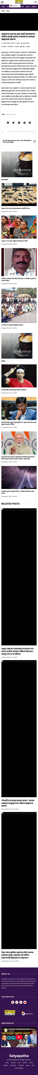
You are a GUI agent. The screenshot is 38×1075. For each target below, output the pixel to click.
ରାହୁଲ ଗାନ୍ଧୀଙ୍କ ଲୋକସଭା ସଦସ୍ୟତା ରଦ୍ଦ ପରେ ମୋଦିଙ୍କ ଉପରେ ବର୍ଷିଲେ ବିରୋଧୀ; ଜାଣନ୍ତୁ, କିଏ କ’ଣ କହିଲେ (17, 651)
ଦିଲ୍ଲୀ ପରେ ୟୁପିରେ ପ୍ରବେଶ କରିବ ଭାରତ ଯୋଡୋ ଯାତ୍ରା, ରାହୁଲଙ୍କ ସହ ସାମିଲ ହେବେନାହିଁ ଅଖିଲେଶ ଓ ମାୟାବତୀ (17, 955)
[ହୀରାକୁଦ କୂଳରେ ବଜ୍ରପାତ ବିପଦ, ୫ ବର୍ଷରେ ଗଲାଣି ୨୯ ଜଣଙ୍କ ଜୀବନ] (19, 477)
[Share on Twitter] (13, 122)
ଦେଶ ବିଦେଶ (10, 46)
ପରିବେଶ (33, 6)
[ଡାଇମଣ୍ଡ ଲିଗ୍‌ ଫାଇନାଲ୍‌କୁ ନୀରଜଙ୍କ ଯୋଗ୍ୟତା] (19, 375)
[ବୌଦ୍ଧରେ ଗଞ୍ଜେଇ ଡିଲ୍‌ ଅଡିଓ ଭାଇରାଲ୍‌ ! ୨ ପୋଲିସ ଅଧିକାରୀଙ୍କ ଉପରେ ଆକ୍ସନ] (19, 262)
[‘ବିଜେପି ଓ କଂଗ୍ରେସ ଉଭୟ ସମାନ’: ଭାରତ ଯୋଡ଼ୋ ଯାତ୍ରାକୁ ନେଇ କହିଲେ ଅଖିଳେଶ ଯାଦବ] (19, 728)
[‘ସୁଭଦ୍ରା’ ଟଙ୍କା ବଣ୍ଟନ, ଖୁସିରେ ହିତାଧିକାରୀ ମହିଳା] (19, 227)
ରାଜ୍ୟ (19, 1062)
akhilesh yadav (11, 114)
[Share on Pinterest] (24, 122)
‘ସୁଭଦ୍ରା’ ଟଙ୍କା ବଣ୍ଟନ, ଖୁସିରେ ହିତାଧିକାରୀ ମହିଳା (14, 241)
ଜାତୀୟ (28, 6)
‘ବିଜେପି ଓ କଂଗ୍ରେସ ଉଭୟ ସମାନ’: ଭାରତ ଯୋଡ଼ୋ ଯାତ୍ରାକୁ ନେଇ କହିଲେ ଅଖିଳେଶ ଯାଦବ (17, 803)
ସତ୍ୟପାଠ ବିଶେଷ (19, 1068)
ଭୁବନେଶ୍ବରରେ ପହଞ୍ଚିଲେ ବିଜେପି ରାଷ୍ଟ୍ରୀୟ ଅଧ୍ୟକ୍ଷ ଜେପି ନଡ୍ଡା (21, 132)
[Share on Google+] (19, 122)
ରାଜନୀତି (21, 6)
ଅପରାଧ (28, 1065)
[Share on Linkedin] (30, 122)
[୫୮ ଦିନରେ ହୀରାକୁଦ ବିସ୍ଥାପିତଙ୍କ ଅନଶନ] (19, 305)
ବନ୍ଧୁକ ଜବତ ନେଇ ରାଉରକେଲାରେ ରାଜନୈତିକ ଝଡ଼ (15, 208)
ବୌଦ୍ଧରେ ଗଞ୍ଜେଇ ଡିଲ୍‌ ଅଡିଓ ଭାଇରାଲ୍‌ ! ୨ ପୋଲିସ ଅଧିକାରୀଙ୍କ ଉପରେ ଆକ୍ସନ (18, 279)
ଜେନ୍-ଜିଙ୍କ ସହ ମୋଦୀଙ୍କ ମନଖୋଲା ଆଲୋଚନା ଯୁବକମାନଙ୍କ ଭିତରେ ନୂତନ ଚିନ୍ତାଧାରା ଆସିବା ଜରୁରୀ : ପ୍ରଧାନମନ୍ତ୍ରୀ (18, 458)
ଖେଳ (33, 1065)
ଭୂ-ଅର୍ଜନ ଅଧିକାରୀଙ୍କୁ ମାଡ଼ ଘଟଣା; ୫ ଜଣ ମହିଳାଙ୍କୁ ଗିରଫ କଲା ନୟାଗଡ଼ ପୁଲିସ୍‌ (17, 141)
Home (3, 6)
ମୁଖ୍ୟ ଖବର (22, 46)
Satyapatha (26, 43)
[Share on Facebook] (8, 122)
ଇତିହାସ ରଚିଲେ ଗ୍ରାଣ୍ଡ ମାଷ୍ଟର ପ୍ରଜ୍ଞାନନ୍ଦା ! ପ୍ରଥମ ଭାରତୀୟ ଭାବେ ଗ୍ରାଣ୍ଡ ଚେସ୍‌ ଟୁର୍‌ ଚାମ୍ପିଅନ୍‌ (19, 423)
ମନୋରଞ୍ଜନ (21, 1065)
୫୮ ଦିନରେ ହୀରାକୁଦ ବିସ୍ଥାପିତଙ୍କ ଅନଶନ (12, 325)
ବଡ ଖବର (16, 46)
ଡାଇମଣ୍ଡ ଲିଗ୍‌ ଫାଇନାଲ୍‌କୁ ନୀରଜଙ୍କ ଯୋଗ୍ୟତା (14, 390)
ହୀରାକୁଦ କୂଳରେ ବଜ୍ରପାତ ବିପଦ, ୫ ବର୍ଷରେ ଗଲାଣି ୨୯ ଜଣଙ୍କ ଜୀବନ (17, 492)
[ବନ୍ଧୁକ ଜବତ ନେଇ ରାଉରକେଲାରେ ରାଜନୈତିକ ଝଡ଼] (19, 194)
